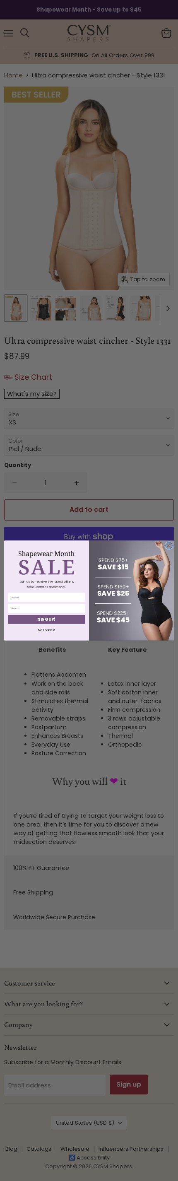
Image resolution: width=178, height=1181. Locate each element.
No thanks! (46, 629)
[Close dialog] (169, 545)
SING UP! (46, 619)
